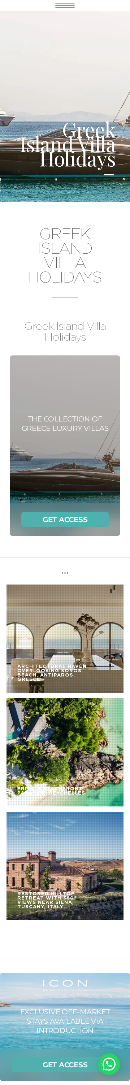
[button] (109, 1064)
